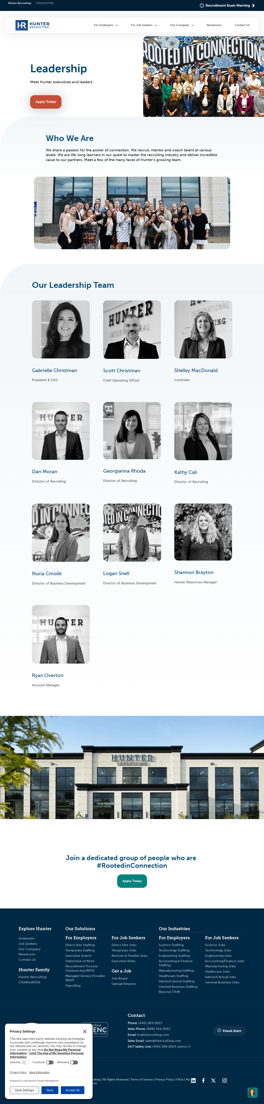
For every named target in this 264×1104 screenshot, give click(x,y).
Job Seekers (28, 944)
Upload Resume (124, 984)
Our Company (29, 949)
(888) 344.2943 (158, 1029)
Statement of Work (79, 961)
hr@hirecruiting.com (153, 1035)
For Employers (104, 25)
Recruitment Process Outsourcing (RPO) (81, 968)
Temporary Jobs (124, 950)
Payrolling (72, 986)
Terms (199, 42)
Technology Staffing (174, 950)
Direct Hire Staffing (80, 945)
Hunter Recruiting (19, 3)
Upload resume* (189, 581)
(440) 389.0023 (150, 1023)
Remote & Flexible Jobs (130, 956)
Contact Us (27, 960)
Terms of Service (142, 1079)
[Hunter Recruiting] (32, 29)
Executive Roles (124, 961)
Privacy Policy (164, 1079)
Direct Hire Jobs (124, 945)
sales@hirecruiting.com (163, 1041)
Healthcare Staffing (173, 976)
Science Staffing (171, 945)
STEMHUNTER (44, 3)
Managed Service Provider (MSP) (85, 978)
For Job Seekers (142, 25)
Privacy (187, 42)
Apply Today (45, 102)
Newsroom (27, 954)
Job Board (119, 978)
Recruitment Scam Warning (228, 6)
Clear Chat (236, 613)
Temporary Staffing (80, 950)
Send (197, 613)
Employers (27, 938)
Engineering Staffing (174, 956)
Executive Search (78, 956)
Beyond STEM (169, 992)
